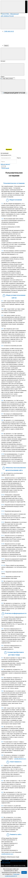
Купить (3, 858)
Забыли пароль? (5, 164)
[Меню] (13, 7)
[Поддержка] (13, 23)
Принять (24, 872)
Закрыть (6, 45)
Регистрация (5, 168)
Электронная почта (6, 155)
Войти (3, 166)
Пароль (19, 158)
